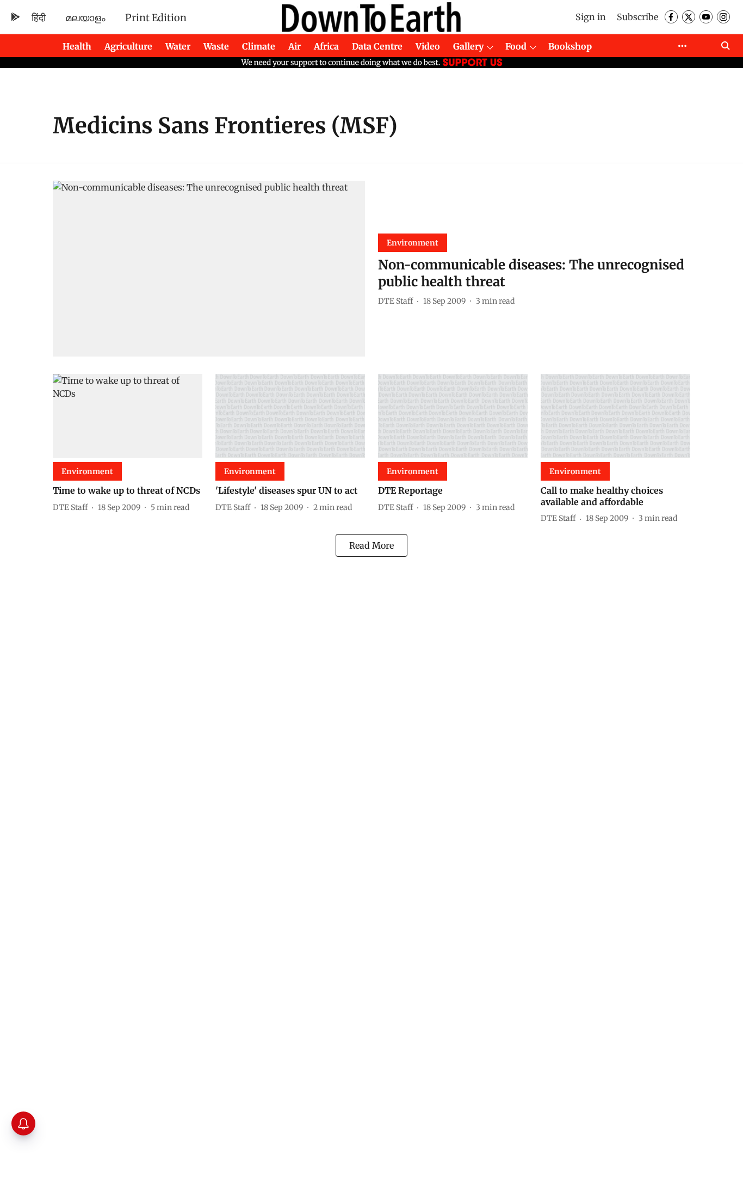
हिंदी (39, 17)
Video (428, 46)
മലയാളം (85, 17)
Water (177, 46)
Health (77, 46)
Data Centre (377, 46)
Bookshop (570, 46)
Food (516, 46)
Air (294, 46)
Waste (216, 46)
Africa (326, 46)
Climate (258, 46)
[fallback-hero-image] (209, 269)
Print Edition (156, 17)
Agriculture (128, 46)
